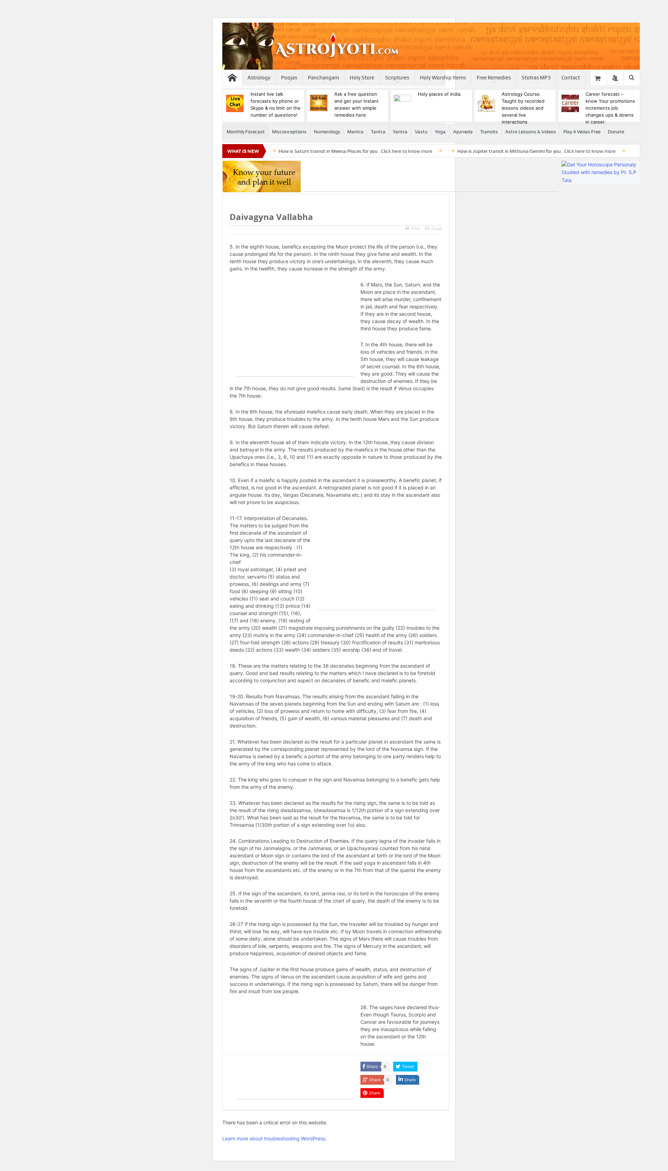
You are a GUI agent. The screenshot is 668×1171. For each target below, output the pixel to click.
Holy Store (362, 77)
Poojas (289, 77)
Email (436, 228)
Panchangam (323, 77)
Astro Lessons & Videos (530, 131)
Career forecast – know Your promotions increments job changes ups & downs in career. (610, 108)
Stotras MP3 (536, 77)
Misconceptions (289, 131)
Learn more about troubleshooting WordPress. (274, 1138)
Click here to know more (406, 151)
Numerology (327, 131)
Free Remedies (494, 77)
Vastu (421, 131)
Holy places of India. (440, 94)
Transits (489, 131)
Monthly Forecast (245, 131)
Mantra (355, 131)
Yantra (400, 131)
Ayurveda (463, 131)
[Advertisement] (431, 176)
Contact (571, 77)
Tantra (378, 131)
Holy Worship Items (443, 77)
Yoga (440, 131)
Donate (616, 131)
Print (415, 228)
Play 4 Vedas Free (582, 131)
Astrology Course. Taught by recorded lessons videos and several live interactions (523, 108)
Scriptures (397, 77)
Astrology (258, 77)
